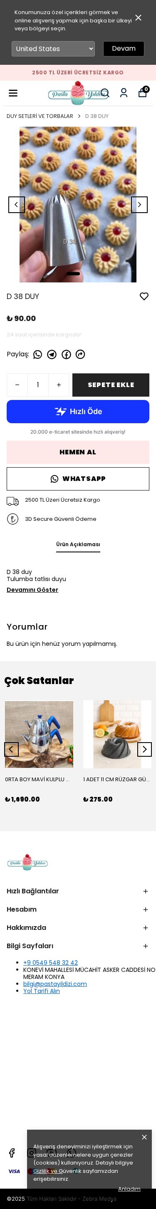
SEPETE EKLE (111, 385)
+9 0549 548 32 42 (50, 963)
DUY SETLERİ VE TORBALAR (40, 116)
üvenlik (57, 1171)
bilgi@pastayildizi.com (55, 984)
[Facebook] (12, 1153)
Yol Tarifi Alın (41, 991)
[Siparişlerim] (124, 93)
